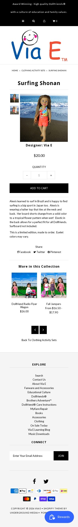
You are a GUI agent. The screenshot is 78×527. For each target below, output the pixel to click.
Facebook (25, 252)
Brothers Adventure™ (39, 400)
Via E (38, 508)
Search (39, 375)
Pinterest (55, 252)
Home (15, 70)
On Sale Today (39, 425)
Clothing (39, 421)
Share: (39, 246)
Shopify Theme (53, 508)
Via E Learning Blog (39, 429)
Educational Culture (39, 392)
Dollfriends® (39, 396)
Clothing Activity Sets (33, 70)
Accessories (39, 417)
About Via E (39, 383)
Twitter (40, 252)
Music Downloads (39, 434)
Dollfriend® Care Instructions (39, 404)
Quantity (39, 167)
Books (39, 413)
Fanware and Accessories (39, 388)
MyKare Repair (39, 408)
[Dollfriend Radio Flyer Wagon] (24, 297)
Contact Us (39, 379)
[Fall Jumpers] (53, 297)
